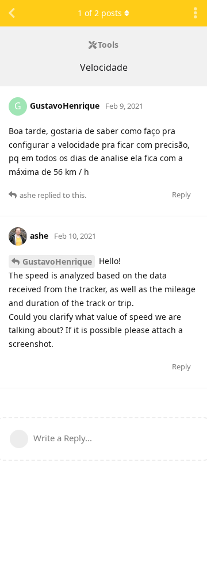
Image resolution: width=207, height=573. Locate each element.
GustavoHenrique (57, 261)
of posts (100, 12)
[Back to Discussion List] (11, 13)
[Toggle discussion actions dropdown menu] (195, 13)
